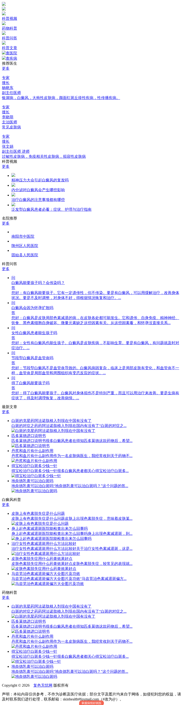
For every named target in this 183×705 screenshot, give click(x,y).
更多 (6, 68)
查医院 (11, 53)
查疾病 (11, 58)
